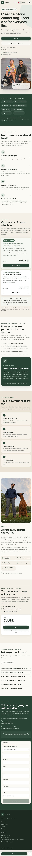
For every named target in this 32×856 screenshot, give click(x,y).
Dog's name (5, 759)
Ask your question (8, 662)
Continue (15, 801)
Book (15, 38)
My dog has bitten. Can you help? (12, 684)
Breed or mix (6, 786)
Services (3, 826)
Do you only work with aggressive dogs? (14, 669)
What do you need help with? (10, 746)
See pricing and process (16, 43)
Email (4, 773)
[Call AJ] (29, 853)
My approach (4, 824)
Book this (15, 265)
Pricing (2, 828)
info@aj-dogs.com (8, 723)
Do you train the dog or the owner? (12, 672)
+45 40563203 (7, 721)
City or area (5, 779)
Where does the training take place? (13, 676)
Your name (5, 753)
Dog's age (5, 792)
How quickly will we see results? (11, 688)
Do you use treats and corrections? (13, 680)
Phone (4, 766)
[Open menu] (29, 2)
